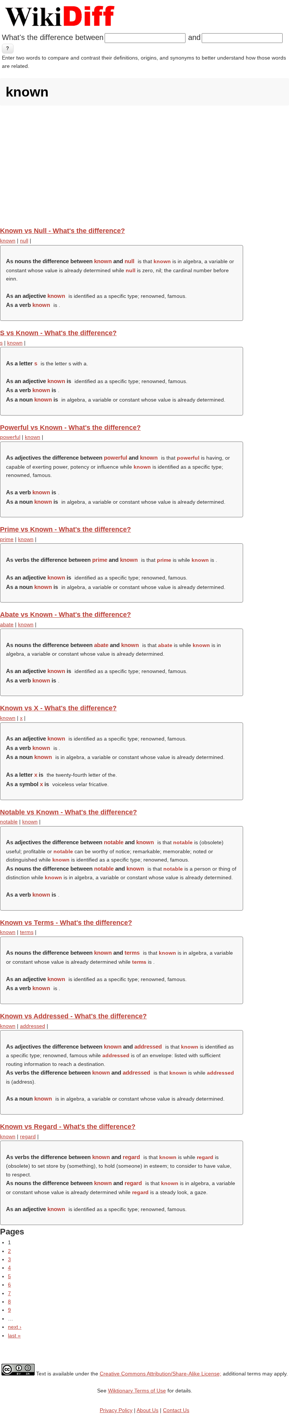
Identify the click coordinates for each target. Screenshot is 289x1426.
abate (7, 624)
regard (28, 1136)
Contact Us (176, 1410)
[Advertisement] (144, 166)
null (24, 241)
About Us (147, 1410)
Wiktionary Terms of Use (137, 1391)
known (7, 241)
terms (26, 932)
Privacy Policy (116, 1410)
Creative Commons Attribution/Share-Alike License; (160, 1374)
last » (14, 1335)
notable (9, 822)
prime (7, 539)
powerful (10, 437)
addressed (32, 1026)
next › (14, 1327)
